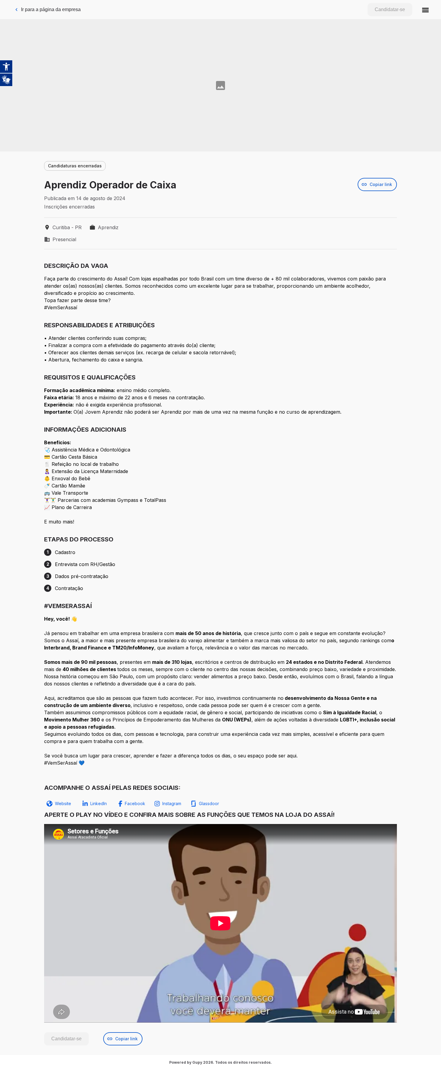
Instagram (171, 803)
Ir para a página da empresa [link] (51, 9)
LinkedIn (98, 803)
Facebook (135, 803)
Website (63, 803)
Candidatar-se (390, 9)
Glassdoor (209, 803)
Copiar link (381, 184)
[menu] (425, 9)
